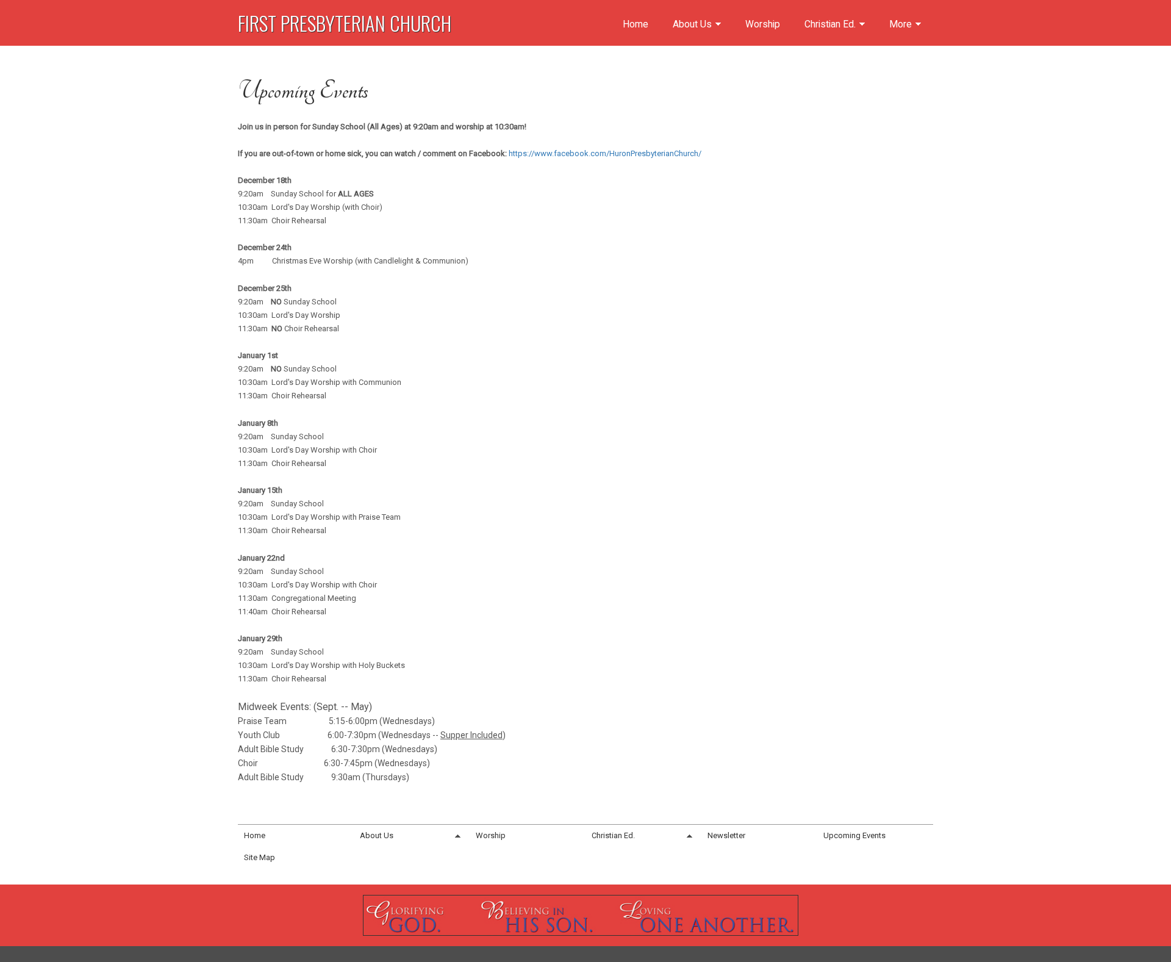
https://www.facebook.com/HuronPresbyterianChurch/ (605, 153)
